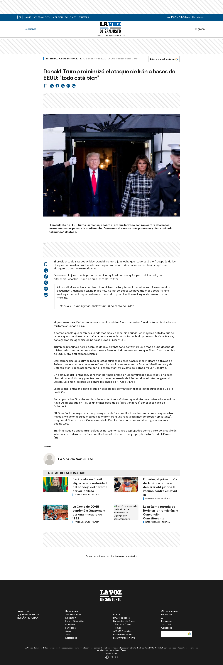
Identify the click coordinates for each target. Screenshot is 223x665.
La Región (57, 17)
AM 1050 (171, 17)
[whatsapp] (52, 86)
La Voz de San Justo (75, 459)
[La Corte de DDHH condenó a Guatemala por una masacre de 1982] (55, 512)
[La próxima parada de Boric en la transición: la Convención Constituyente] (126, 512)
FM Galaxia (184, 17)
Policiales (70, 17)
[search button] (19, 17)
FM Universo (198, 17)
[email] (68, 86)
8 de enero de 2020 (120, 306)
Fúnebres (84, 17)
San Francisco (41, 17)
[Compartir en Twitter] (63, 86)
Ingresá (200, 29)
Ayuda (123, 650)
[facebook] (57, 86)
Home (28, 17)
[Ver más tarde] (45, 85)
